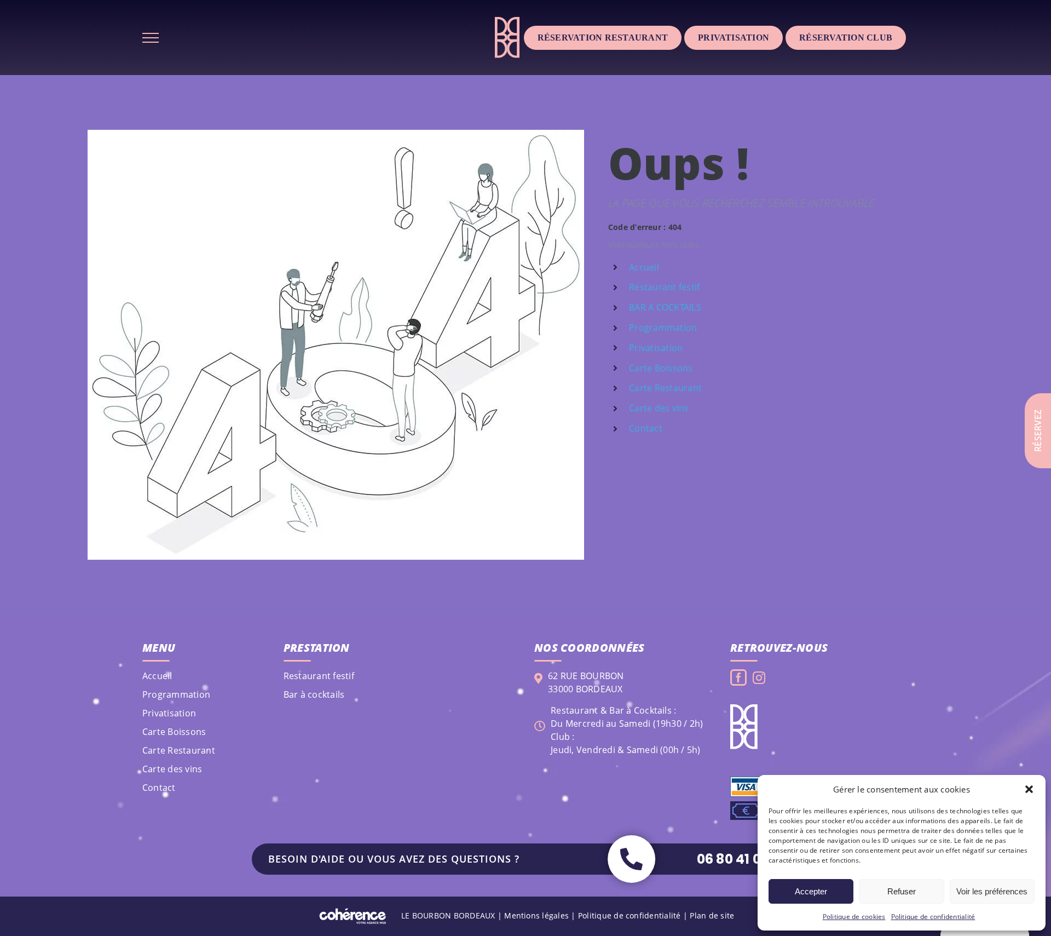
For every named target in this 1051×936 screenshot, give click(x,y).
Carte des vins (659, 408)
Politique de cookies (854, 916)
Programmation (663, 327)
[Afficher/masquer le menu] (151, 38)
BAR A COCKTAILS (665, 307)
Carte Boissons (660, 368)
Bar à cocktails (314, 694)
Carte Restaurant (665, 388)
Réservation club (845, 37)
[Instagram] (759, 677)
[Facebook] (738, 677)
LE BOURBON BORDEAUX (448, 915)
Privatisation (733, 37)
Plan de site (712, 915)
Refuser (901, 891)
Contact (645, 428)
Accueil (644, 267)
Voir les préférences (991, 891)
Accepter (811, 891)
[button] (1029, 789)
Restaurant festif (664, 287)
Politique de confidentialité (933, 916)
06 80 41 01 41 (740, 859)
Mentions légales (536, 915)
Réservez (1038, 431)
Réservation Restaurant (603, 37)
